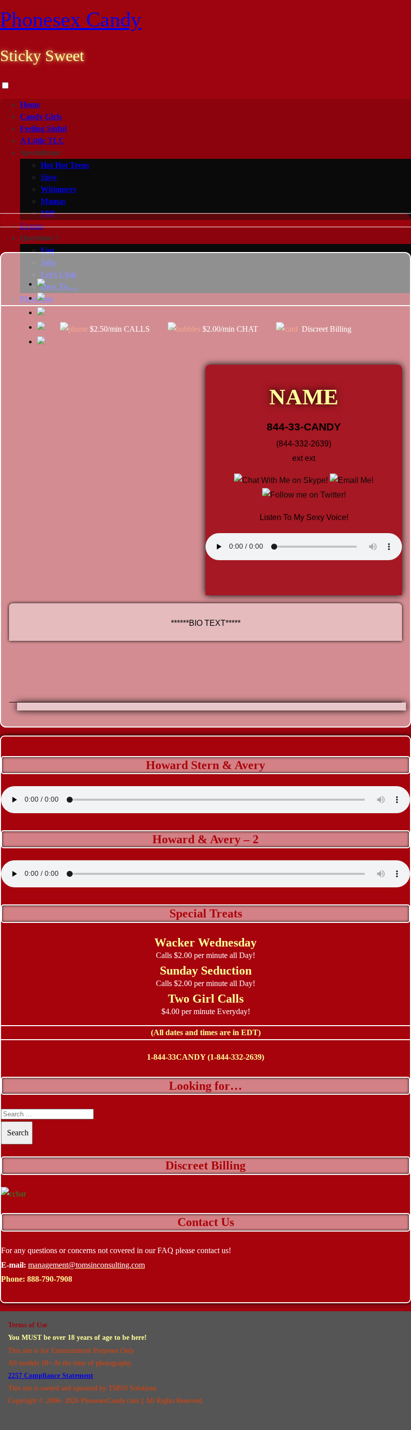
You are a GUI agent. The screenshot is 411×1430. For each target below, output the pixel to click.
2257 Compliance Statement (50, 1375)
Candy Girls (41, 116)
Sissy (49, 177)
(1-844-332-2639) (236, 1057)
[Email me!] (351, 480)
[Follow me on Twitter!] (304, 495)
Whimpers (58, 189)
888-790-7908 (49, 1279)
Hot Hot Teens (65, 165)
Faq (47, 250)
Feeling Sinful (43, 128)
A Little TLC (42, 140)
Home (30, 104)
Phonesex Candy (70, 19)
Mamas (53, 201)
